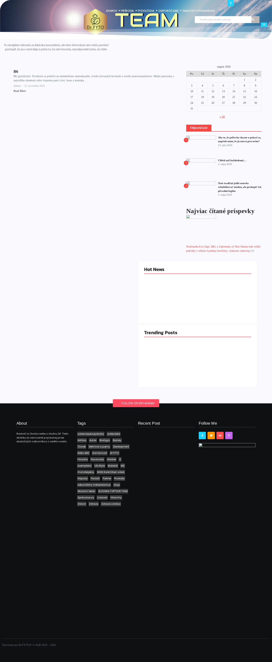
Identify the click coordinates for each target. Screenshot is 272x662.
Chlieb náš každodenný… (232, 160)
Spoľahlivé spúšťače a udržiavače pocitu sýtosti (222, 305)
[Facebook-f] (231, 3)
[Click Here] (264, 24)
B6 (16, 71)
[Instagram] (228, 435)
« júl (222, 116)
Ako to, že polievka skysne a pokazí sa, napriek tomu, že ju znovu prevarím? (169, 366)
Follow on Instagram (137, 403)
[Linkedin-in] (220, 435)
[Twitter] (211, 435)
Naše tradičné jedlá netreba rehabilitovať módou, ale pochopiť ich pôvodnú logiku (239, 187)
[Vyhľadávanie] (255, 19)
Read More (20, 90)
